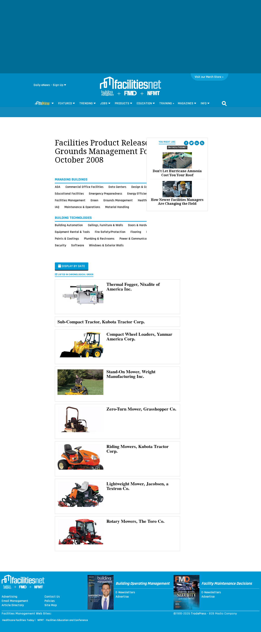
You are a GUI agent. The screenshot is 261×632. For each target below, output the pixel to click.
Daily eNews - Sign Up (48, 85)
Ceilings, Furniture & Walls (105, 225)
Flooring (135, 232)
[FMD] (130, 94)
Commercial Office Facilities (84, 187)
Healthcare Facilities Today (18, 620)
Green (94, 200)
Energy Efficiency (138, 194)
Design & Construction (146, 187)
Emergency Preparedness (105, 194)
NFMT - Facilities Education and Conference (63, 620)
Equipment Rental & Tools (72, 232)
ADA (57, 187)
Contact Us (52, 596)
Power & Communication (135, 239)
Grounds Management (118, 200)
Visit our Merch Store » (209, 77)
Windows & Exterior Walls (106, 245)
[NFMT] (153, 94)
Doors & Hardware (140, 225)
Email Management (15, 601)
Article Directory (13, 605)
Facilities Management (70, 200)
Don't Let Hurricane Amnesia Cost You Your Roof (177, 173)
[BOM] (107, 95)
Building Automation (69, 225)
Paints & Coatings (67, 239)
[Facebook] (186, 143)
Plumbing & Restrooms (99, 239)
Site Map (50, 605)
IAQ (57, 207)
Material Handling (117, 207)
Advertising (9, 596)
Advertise (122, 596)
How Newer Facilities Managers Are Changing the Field (177, 202)
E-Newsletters (125, 592)
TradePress (198, 613)
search (224, 103)
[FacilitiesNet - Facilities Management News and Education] (130, 83)
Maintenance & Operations (82, 207)
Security (60, 245)
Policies (49, 601)
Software (77, 245)
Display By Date (73, 266)
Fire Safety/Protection (110, 232)
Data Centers (117, 187)
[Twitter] (191, 143)
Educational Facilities (69, 194)
